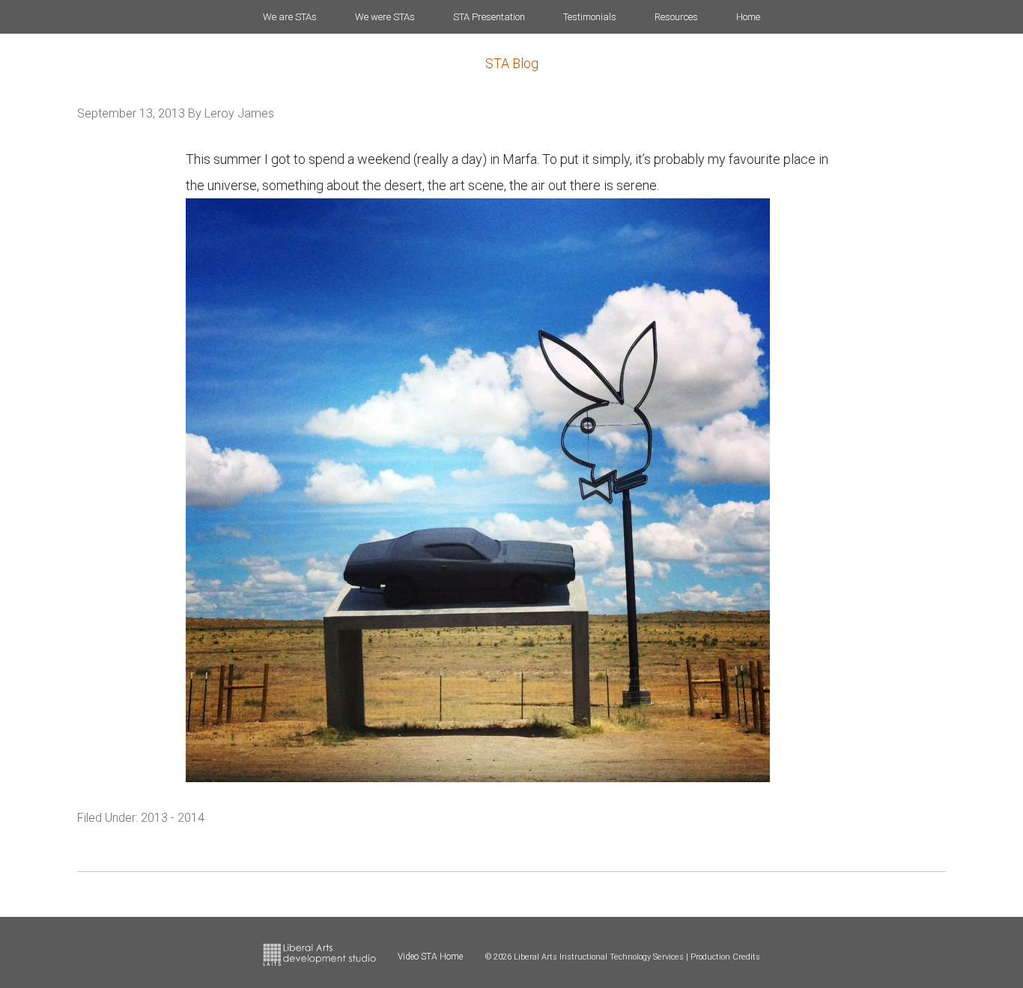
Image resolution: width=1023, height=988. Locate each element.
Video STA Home (430, 956)
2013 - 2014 (172, 818)
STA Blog (511, 63)
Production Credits (725, 957)
